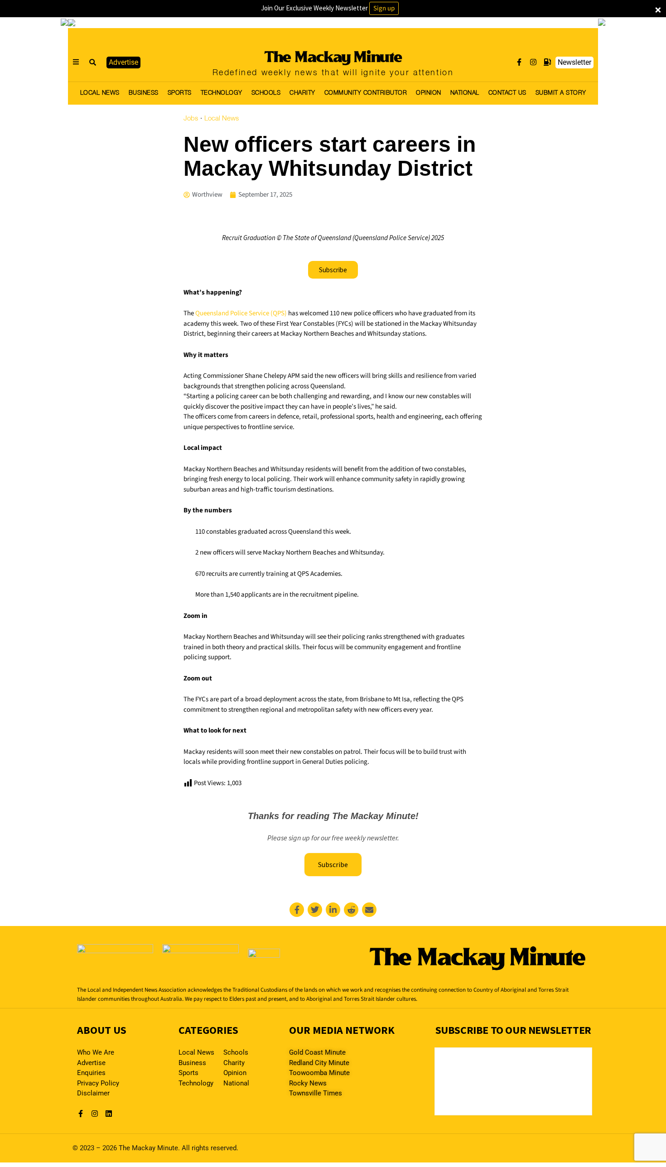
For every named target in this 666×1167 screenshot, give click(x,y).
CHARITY (302, 93)
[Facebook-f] (519, 62)
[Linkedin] (333, 909)
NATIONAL (464, 93)
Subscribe (333, 864)
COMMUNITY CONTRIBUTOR (365, 93)
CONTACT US (507, 93)
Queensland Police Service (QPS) (241, 313)
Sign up (384, 8)
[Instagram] (533, 62)
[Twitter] (315, 909)
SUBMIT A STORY (561, 93)
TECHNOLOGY (221, 93)
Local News (221, 119)
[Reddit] (351, 909)
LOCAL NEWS (100, 93)
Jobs (190, 119)
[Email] (369, 909)
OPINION (428, 93)
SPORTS (180, 93)
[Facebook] (297, 909)
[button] (93, 62)
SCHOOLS (266, 93)
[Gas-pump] (547, 62)
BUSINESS (144, 93)
